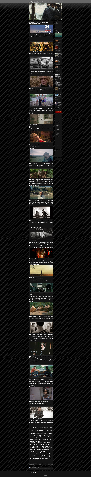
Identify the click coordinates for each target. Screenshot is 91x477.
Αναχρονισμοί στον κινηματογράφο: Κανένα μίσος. (60, 41)
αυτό (41, 51)
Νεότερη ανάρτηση (31, 464)
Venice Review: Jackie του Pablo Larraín (60, 103)
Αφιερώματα (56, 23)
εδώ (47, 36)
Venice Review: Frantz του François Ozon (60, 82)
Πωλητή (38, 277)
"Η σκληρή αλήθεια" (59, 60)
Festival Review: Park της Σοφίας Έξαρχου (60, 88)
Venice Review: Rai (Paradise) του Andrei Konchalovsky (60, 75)
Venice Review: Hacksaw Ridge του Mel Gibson (60, 54)
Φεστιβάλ (56, 22)
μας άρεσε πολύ (39, 90)
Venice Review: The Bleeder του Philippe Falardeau (60, 47)
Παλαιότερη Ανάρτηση (50, 464)
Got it (62, 1)
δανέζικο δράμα (41, 418)
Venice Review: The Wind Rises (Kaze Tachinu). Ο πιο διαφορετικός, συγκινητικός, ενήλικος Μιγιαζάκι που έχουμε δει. (58, 96)
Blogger (46, 475)
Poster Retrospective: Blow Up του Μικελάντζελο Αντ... (58, 135)
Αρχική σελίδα (40, 464)
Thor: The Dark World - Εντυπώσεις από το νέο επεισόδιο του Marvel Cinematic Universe (58, 67)
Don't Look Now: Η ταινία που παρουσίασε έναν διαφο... (58, 126)
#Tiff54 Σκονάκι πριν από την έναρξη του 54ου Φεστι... (58, 123)
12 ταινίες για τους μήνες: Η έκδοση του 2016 (58, 28)
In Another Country (43, 427)
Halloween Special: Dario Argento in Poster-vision (58, 129)
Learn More (59, 1)
